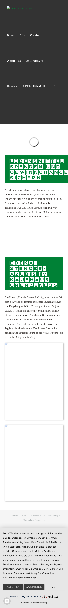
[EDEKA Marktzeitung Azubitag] (34, 425)
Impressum (40, 520)
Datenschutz (28, 520)
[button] (8, 111)
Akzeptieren (34, 586)
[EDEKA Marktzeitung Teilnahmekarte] (34, 343)
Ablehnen (13, 586)
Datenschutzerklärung (39, 603)
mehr (54, 586)
